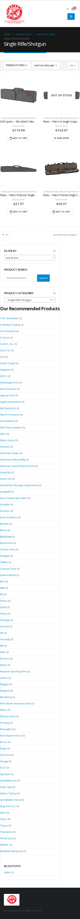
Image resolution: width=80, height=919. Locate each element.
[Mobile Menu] (71, 16)
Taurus (4, 825)
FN (1, 594)
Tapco (3, 819)
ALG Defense (7, 421)
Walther (4, 844)
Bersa (3, 530)
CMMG (4, 562)
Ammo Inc (5, 479)
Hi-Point (4, 626)
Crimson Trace (8, 568)
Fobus (3, 600)
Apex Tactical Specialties (13, 498)
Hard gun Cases (8, 118)
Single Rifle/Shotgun (26, 118)
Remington (6, 729)
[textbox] (30, 257)
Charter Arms (7, 549)
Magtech (5, 690)
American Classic (9, 453)
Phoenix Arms (7, 716)
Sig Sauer (5, 774)
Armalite (5, 504)
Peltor (3, 710)
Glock (3, 607)
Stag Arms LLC (8, 806)
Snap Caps (6, 787)
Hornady (5, 639)
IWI (1, 645)
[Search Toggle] (67, 9)
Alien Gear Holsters (11, 427)
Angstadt (5, 491)
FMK (2, 588)
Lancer (4, 678)
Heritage (5, 620)
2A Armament (7, 331)
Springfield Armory (10, 799)
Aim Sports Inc (8, 408)
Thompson (6, 832)
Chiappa (5, 556)
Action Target (7, 363)
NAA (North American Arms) (15, 703)
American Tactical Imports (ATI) (17, 466)
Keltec (3, 665)
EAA (2, 581)
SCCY (3, 767)
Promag (4, 722)
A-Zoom (4, 337)
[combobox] (30, 257)
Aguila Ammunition (10, 401)
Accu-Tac (5, 350)
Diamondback (8, 575)
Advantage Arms (9, 382)
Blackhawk (6, 536)
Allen (3, 434)
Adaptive (5, 369)
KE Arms (4, 658)
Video (7, 872)
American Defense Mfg (12, 459)
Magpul (4, 684)
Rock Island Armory (11, 735)
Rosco (3, 742)
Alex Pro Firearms (10, 414)
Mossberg (5, 697)
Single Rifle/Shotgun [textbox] (29, 300)
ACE (2, 357)
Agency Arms (7, 395)
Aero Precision (8, 389)
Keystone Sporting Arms (13, 671)
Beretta (4, 523)
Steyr (3, 812)
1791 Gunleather (9, 318)
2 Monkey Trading (10, 324)
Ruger (3, 748)
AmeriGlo (5, 472)
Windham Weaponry (11, 851)
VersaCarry (6, 838)
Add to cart (20, 138)
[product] (18, 95)
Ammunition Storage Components (19, 485)
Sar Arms (5, 755)
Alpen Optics (7, 440)
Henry (3, 613)
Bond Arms (6, 543)
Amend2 (5, 446)
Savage (4, 761)
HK (1, 633)
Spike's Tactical (8, 793)
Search (43, 278)
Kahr (2, 652)
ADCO (3, 376)
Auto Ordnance (8, 517)
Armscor (5, 511)
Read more (63, 138)
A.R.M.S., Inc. (7, 344)
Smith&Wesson (8, 780)
